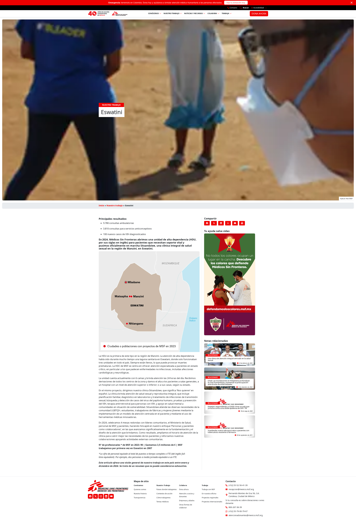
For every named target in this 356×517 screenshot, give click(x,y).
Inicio (101, 205)
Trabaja (225, 13)
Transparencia (139, 497)
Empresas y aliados (186, 500)
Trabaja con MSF (208, 489)
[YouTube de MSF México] (111, 496)
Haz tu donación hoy (236, 2)
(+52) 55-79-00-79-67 (238, 511)
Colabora (212, 13)
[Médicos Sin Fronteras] (108, 13)
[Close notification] (351, 2)
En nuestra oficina (209, 493)
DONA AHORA (259, 13)
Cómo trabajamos (163, 497)
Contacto (233, 7)
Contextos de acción (164, 493)
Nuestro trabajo (171, 13)
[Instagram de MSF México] (100, 496)
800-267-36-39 (235, 507)
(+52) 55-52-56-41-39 (238, 485)
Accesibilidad (258, 7)
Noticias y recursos (193, 13)
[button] (207, 223)
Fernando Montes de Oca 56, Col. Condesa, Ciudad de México (244, 495)
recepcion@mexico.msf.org (241, 489)
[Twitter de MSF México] (95, 496)
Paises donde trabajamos (166, 489)
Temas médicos (162, 501)
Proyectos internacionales (212, 501)
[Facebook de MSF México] (90, 496)
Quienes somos (140, 489)
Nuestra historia (140, 493)
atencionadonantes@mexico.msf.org (246, 515)
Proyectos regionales (210, 497)
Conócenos (153, 13)
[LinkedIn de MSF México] (106, 496)
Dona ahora (184, 489)
